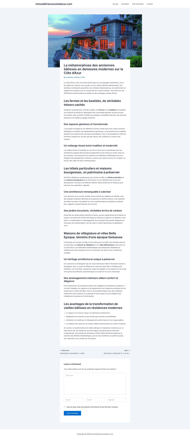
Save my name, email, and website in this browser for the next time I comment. (92, 407)
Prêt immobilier (138, 4)
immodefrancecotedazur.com (54, 3)
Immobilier (125, 4)
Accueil (115, 4)
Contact (150, 4)
